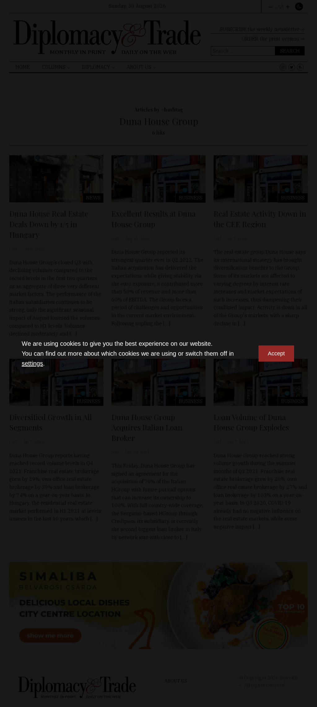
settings (32, 363)
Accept (276, 353)
